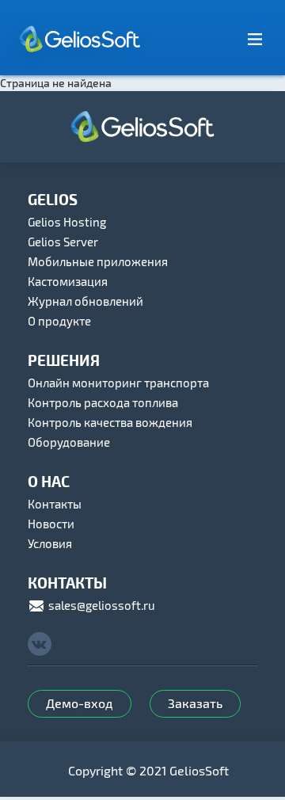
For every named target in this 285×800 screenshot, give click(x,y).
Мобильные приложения (98, 261)
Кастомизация (68, 281)
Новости (51, 523)
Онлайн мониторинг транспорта (118, 382)
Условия (50, 543)
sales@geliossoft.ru (100, 605)
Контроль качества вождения (110, 422)
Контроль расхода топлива (103, 402)
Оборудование (69, 442)
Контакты (55, 504)
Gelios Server (63, 241)
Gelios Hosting (67, 222)
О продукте (59, 321)
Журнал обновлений (85, 301)
